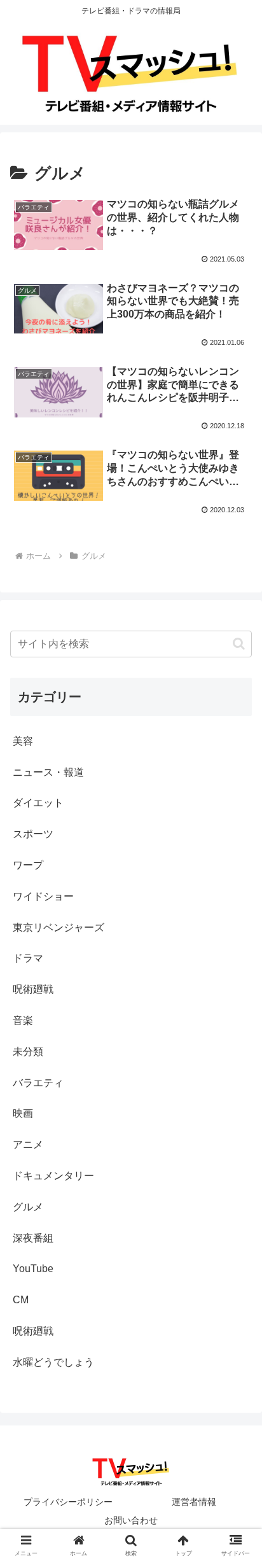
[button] (239, 643)
